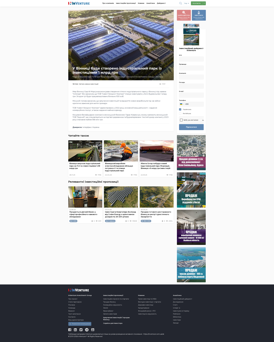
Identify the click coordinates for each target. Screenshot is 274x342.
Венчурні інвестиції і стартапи (149, 302)
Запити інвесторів (110, 314)
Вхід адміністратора (76, 320)
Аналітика (150, 3)
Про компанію (108, 3)
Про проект (72, 299)
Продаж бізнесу (109, 302)
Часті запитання (74, 314)
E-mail (181, 91)
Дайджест (161, 3)
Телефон (182, 100)
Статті (175, 305)
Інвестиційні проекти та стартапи (116, 299)
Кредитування (143, 308)
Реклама (71, 305)
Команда (71, 308)
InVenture (80, 295)
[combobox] (181, 104)
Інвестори (177, 320)
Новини (141, 3)
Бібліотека (177, 317)
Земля (105, 308)
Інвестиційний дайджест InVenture (191, 49)
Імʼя (180, 55)
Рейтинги (176, 314)
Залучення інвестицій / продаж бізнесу (116, 319)
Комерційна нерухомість (112, 305)
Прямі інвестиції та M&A (147, 299)
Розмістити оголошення (81, 324)
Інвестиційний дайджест (182, 299)
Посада (182, 82)
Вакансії (71, 311)
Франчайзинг (108, 311)
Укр (185, 3)
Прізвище (182, 64)
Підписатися (191, 127)
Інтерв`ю (176, 308)
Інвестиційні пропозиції (126, 3)
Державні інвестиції (145, 305)
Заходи (176, 323)
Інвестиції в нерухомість (147, 314)
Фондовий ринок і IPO (147, 311)
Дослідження (178, 302)
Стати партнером (75, 302)
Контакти (71, 317)
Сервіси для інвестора (112, 323)
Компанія (182, 73)
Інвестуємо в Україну (181, 311)
